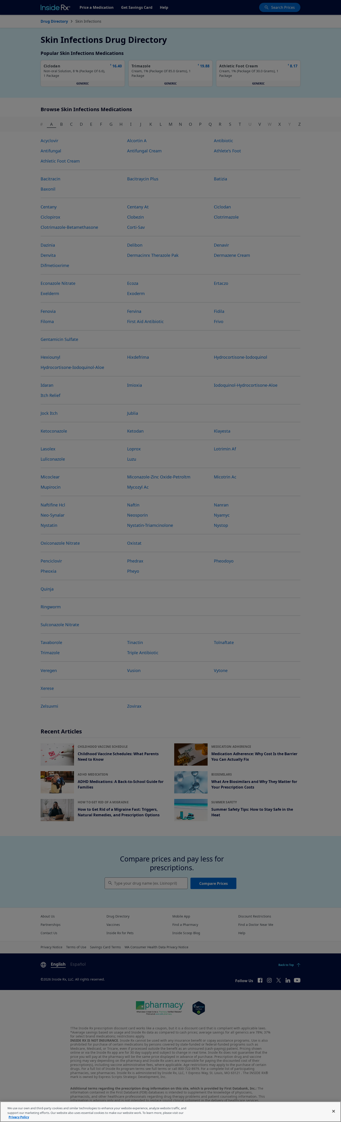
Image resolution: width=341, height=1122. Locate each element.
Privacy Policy (19, 1117)
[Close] (333, 1111)
